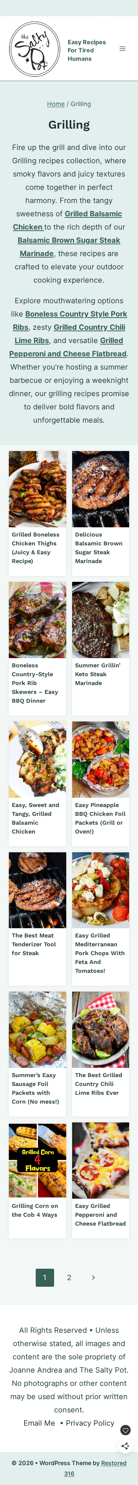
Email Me (39, 1423)
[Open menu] (122, 48)
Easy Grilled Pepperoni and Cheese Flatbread (100, 1214)
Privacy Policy (90, 1423)
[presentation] (37, 489)
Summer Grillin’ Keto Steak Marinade (97, 674)
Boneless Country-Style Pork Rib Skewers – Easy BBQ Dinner (35, 683)
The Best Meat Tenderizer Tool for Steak (34, 944)
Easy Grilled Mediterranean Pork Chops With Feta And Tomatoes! (100, 953)
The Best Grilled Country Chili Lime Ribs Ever (98, 1084)
